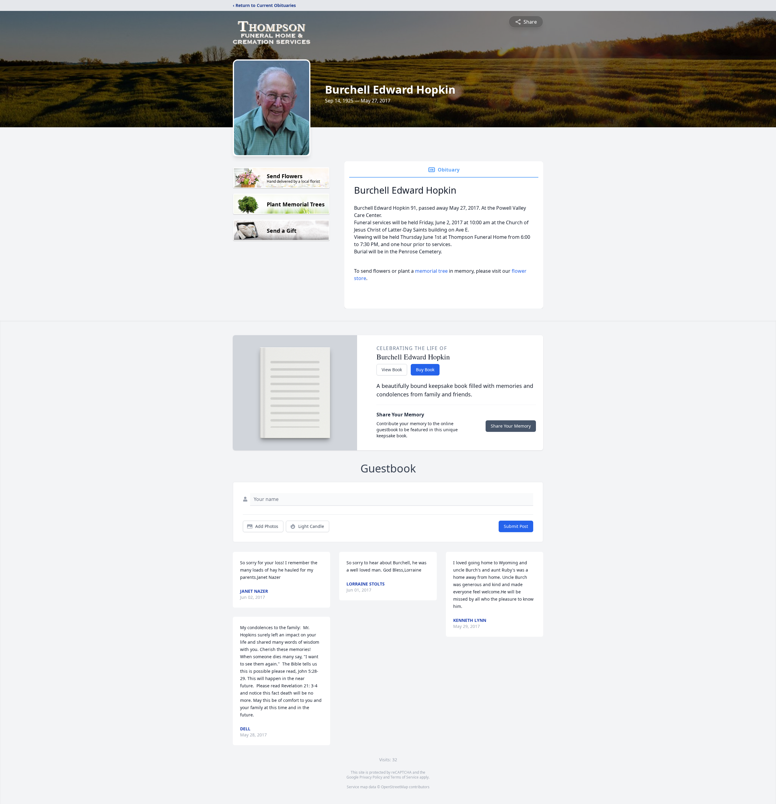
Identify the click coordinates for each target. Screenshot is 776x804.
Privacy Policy (371, 777)
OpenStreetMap (394, 786)
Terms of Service (404, 777)
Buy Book (425, 369)
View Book (392, 369)
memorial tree (431, 271)
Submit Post (516, 526)
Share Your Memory (511, 426)
